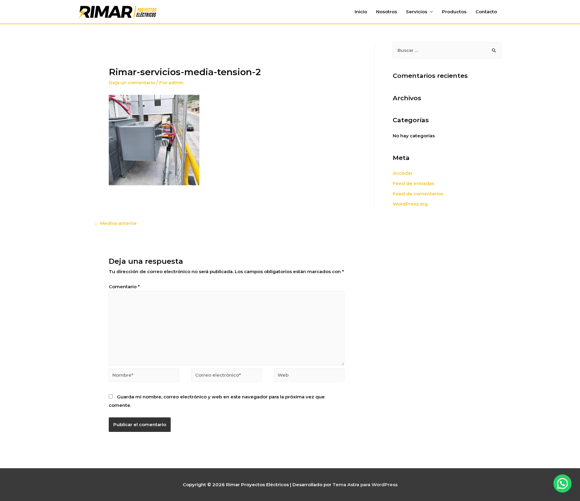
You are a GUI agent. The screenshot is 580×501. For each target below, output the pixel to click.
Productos (454, 11)
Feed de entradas (413, 183)
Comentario (124, 286)
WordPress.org (410, 204)
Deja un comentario (132, 82)
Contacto (486, 11)
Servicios (416, 11)
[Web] (309, 376)
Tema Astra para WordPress (365, 484)
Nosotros (386, 11)
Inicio (361, 11)
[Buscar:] (447, 50)
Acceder (403, 173)
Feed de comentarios (418, 193)
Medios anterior (115, 223)
